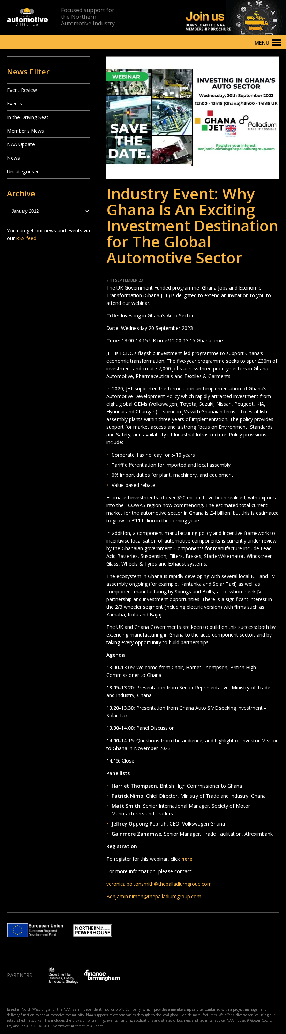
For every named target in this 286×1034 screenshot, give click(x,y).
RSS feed (26, 238)
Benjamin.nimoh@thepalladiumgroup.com (153, 896)
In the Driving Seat (27, 117)
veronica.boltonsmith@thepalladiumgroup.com (159, 884)
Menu (262, 42)
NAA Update (21, 144)
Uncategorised (23, 171)
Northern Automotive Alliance (27, 17)
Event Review (22, 90)
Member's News (25, 130)
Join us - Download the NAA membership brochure (223, 17)
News (13, 158)
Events (14, 103)
